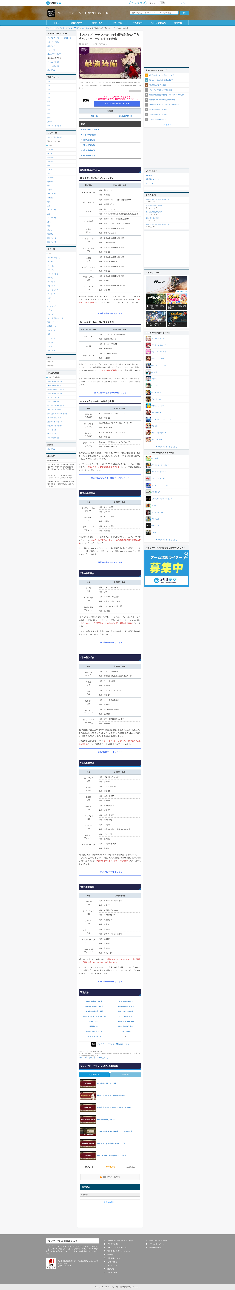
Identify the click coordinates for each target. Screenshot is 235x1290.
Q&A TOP (149, 175)
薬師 (48, 206)
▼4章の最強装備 (88, 156)
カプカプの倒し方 (94, 1036)
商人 (48, 173)
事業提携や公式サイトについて (118, 1251)
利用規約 (110, 1255)
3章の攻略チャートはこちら (110, 872)
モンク (49, 153)
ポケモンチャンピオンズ (160, 465)
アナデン (154, 379)
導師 (48, 226)
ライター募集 (112, 1272)
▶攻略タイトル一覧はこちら (166, 447)
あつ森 (153, 505)
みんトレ (154, 372)
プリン (49, 302)
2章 (48, 89)
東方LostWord (156, 439)
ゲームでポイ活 (137, 3)
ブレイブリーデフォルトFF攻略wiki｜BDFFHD (82, 12)
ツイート (90, 1167)
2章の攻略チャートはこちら (110, 752)
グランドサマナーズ (158, 433)
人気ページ (126, 1075)
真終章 (49, 122)
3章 (48, 93)
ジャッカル (51, 270)
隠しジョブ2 (51, 242)
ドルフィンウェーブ (158, 345)
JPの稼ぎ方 (138, 23)
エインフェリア (52, 290)
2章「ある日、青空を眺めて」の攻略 (161, 75)
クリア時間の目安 (125, 1016)
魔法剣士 (50, 177)
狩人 (48, 185)
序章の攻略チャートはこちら (110, 562)
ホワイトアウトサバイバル (161, 419)
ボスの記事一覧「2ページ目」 (159, 109)
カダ (48, 298)
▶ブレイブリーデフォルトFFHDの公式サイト (94, 1058)
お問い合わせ (112, 1262)
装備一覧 (94, 116)
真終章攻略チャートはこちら (110, 313)
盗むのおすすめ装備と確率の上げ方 (161, 80)
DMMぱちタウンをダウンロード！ (117, 103)
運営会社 (110, 1269)
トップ (57, 23)
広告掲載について (113, 1258)
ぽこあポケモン (157, 458)
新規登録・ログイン (152, 179)
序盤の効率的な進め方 (94, 1001)
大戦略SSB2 (155, 532)
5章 (48, 101)
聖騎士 (49, 230)
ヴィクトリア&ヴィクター (56, 318)
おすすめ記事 (94, 1075)
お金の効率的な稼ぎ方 (126, 1006)
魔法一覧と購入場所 (125, 1026)
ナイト (49, 165)
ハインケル (51, 266)
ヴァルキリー (51, 193)
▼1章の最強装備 (88, 140)
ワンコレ (154, 426)
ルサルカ (50, 342)
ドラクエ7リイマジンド (160, 485)
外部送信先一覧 (155, 1248)
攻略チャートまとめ (54, 126)
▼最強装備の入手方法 (90, 129)
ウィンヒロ (155, 386)
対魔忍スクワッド (157, 359)
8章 (48, 114)
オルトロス (51, 338)
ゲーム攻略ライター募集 (158, 1240)
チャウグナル (51, 346)
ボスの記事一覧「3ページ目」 (159, 114)
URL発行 (111, 1167)
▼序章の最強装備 (88, 135)
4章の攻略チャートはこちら (110, 981)
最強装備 (178, 23)
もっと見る (166, 125)
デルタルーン (156, 526)
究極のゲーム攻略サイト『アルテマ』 (121, 1240)
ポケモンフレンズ (157, 406)
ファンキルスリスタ (158, 352)
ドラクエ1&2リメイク (159, 479)
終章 (48, 118)
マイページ (149, 183)
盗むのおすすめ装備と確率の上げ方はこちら (110, 478)
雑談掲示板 (51, 70)
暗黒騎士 (50, 234)
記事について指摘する (112, 1177)
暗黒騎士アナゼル (53, 326)
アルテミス (51, 282)
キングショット (157, 392)
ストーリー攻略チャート (55, 42)
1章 (48, 85)
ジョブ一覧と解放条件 (54, 137)
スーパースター (52, 210)
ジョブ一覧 (117, 23)
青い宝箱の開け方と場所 (94, 1011)
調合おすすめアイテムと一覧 (57, 413)
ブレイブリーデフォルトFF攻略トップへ (113, 1044)
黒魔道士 (50, 161)
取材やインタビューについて (118, 1248)
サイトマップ (112, 1265)
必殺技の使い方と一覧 (94, 1031)
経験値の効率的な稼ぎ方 (94, 1006)
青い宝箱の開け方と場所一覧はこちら (110, 392)
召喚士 (49, 190)
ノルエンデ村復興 (158, 23)
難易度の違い (94, 1026)
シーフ (49, 169)
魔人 (48, 222)
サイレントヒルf (157, 512)
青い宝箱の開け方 (125, 116)
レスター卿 (51, 330)
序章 (48, 81)
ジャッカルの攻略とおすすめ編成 (160, 90)
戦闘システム (94, 1021)
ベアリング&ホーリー (54, 258)
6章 (48, 106)
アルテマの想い (113, 1244)
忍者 (48, 214)
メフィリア (51, 286)
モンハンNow (156, 399)
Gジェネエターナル (158, 365)
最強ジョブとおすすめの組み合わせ (158, 199)
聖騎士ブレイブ (52, 322)
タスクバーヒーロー (158, 472)
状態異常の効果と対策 (126, 1021)
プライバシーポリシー (157, 1244)
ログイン (183, 3)
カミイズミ (51, 314)
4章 (48, 97)
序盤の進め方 (77, 23)
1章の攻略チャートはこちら (110, 642)
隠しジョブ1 (51, 238)
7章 (48, 109)
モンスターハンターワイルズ (162, 499)
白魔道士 (50, 157)
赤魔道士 (50, 198)
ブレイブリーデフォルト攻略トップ (59, 38)
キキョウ (50, 310)
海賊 (48, 202)
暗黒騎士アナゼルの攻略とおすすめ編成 (162, 100)
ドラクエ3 (155, 519)
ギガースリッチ (52, 350)
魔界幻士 (50, 334)
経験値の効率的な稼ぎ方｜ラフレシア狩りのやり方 (166, 95)
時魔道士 (50, 181)
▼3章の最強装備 (88, 150)
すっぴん (50, 149)
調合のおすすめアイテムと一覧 (94, 1016)
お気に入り (132, 1167)
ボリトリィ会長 (52, 274)
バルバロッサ (51, 306)
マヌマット (51, 278)
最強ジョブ (97, 23)
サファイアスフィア (158, 338)
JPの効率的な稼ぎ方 (125, 1001)
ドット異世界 (156, 412)
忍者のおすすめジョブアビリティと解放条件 (164, 104)
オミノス (50, 262)
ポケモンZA (155, 492)
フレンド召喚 (126, 1031)
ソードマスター (52, 218)
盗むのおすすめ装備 (125, 1011)
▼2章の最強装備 (88, 145)
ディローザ (51, 294)
